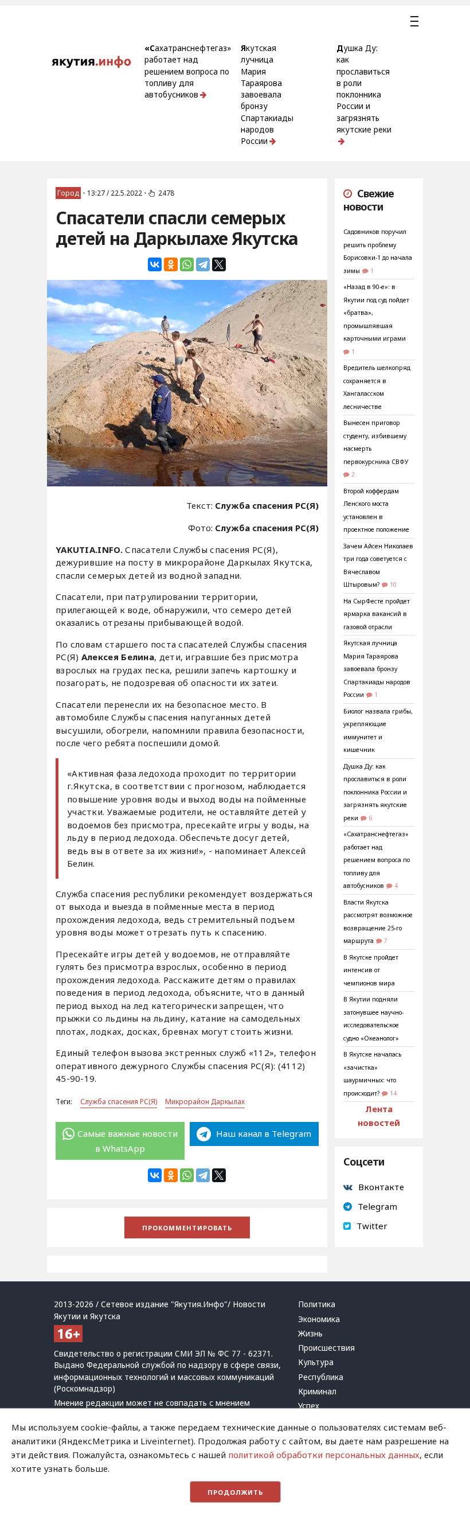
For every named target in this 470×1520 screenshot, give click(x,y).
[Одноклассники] (171, 264)
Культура (316, 1362)
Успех (308, 1406)
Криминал (317, 1391)
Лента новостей (379, 1115)
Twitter (372, 1225)
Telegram (377, 1206)
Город (68, 193)
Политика (316, 1304)
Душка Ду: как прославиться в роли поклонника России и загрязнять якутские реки (363, 89)
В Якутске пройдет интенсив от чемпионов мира (370, 970)
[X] (219, 264)
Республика (320, 1377)
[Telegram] (203, 264)
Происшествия (326, 1348)
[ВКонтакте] (155, 264)
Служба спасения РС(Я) (118, 1101)
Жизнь (310, 1333)
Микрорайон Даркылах (205, 1101)
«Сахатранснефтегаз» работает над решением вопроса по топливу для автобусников (187, 71)
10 (393, 584)
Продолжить (235, 1492)
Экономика (319, 1319)
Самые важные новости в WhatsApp (127, 1141)
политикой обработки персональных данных (324, 1454)
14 (393, 1093)
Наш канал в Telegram (262, 1133)
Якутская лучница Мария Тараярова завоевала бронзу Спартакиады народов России (267, 94)
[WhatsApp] (187, 264)
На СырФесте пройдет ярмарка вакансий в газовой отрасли (376, 614)
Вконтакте (381, 1186)
